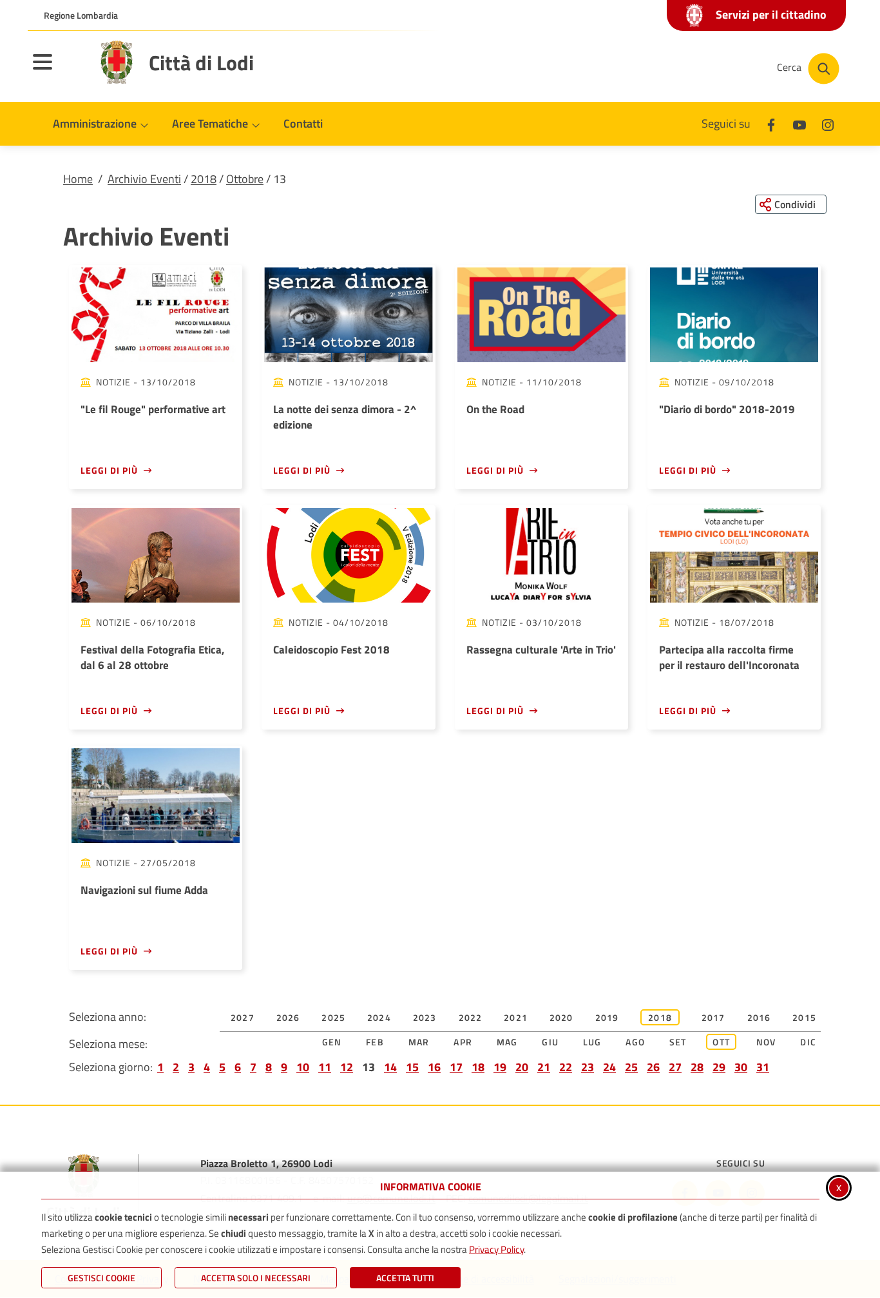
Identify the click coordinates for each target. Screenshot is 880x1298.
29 (719, 1067)
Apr (463, 1042)
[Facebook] (771, 123)
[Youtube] (799, 123)
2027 (242, 1017)
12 (346, 1067)
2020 (561, 1017)
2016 (759, 1017)
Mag (507, 1042)
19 (499, 1067)
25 (631, 1067)
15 (412, 1067)
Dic (808, 1042)
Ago (635, 1042)
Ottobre (244, 179)
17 (456, 1067)
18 (478, 1067)
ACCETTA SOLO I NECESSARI (256, 1277)
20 (521, 1067)
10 (302, 1067)
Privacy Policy (496, 1249)
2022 (471, 1017)
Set (678, 1042)
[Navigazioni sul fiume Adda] (155, 796)
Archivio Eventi (144, 179)
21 (543, 1067)
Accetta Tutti (405, 1277)
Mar (419, 1042)
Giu (550, 1042)
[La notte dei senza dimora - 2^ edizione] (348, 315)
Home (78, 179)
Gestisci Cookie (101, 1277)
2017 (713, 1017)
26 (653, 1067)
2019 (607, 1017)
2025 (333, 1017)
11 (324, 1067)
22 (565, 1067)
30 (740, 1067)
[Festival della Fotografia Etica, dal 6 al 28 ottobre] (155, 555)
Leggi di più (109, 470)
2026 (288, 1017)
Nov (766, 1042)
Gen (332, 1042)
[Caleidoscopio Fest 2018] (348, 555)
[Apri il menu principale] (58, 70)
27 (675, 1067)
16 (434, 1067)
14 (390, 1067)
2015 (804, 1017)
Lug (592, 1042)
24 (609, 1067)
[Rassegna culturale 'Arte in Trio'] (541, 555)
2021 (516, 1017)
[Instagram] (828, 123)
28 (697, 1067)
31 (762, 1067)
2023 (425, 1017)
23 (587, 1067)
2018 (203, 179)
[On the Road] (541, 315)
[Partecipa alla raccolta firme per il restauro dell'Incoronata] (734, 555)
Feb (375, 1042)
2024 (379, 1017)
